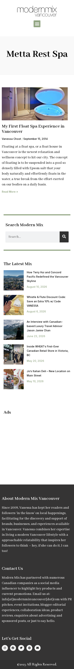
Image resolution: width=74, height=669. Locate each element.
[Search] (64, 236)
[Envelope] (37, 648)
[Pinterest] (29, 648)
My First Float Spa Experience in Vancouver (33, 129)
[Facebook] (13, 648)
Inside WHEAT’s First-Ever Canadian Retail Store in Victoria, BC (47, 351)
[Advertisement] (34, 444)
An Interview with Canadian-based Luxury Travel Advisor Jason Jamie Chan (45, 326)
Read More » (10, 191)
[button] (37, 23)
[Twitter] (21, 648)
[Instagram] (5, 648)
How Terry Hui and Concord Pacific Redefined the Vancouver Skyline (47, 276)
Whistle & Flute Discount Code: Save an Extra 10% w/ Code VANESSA (46, 301)
